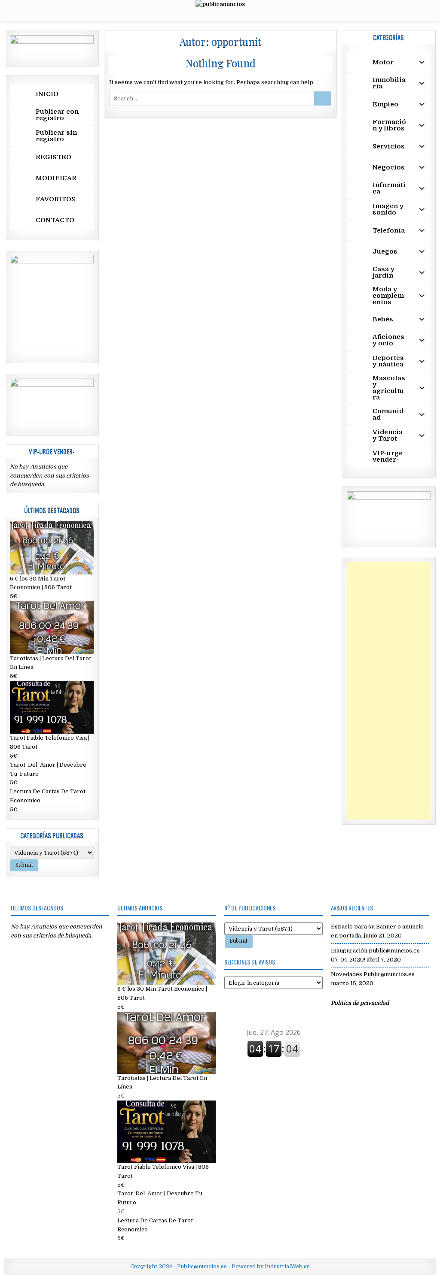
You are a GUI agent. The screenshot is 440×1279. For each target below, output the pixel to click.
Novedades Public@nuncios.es (373, 974)
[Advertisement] (389, 690)
